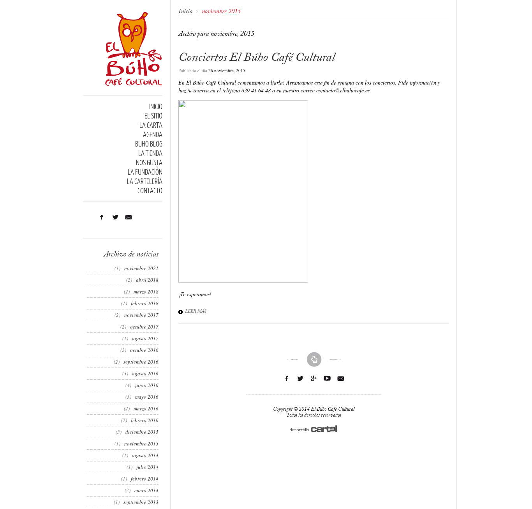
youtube (327, 378)
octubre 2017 (144, 326)
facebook (300, 378)
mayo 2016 (147, 396)
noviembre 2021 (141, 268)
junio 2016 (147, 385)
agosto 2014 (145, 455)
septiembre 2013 (141, 501)
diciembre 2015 (142, 431)
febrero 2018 (145, 303)
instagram (115, 217)
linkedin (101, 217)
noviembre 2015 (141, 443)
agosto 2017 (145, 338)
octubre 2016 (144, 349)
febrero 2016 (145, 420)
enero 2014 (146, 490)
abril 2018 (147, 279)
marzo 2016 (146, 408)
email (129, 217)
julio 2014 (147, 466)
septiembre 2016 (141, 361)
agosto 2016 (145, 373)
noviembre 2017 (141, 314)
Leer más (195, 311)
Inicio (185, 12)
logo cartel (313, 428)
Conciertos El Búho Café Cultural (256, 57)
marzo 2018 (146, 291)
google (314, 378)
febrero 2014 (145, 478)
